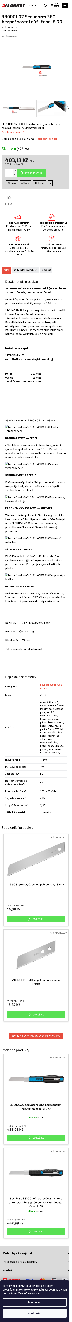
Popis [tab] (6, 270)
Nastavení (34, 1302)
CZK (31, 5)
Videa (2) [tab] (46, 270)
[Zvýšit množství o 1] (15, 171)
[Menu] (64, 5)
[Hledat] (45, 5)
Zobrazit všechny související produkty (36, 1036)
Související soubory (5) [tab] (25, 270)
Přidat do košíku (34, 172)
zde (37, 1293)
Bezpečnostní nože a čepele (51, 686)
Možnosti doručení (48, 139)
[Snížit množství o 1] (15, 175)
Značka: (9, 36)
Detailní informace (11, 132)
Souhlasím (34, 1313)
